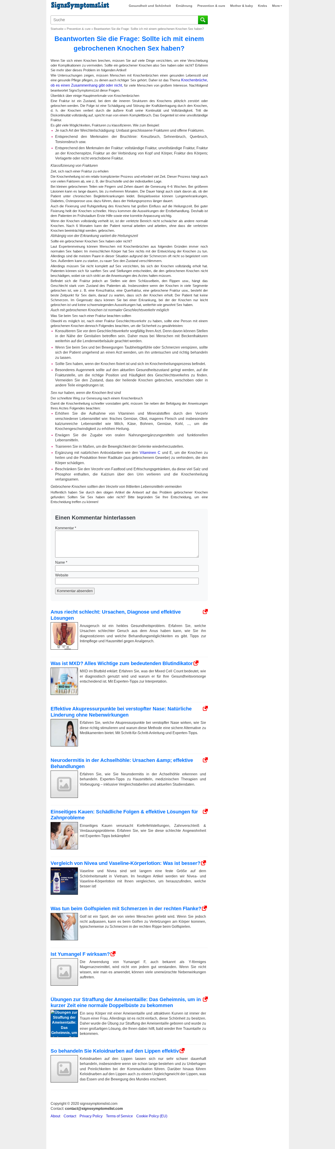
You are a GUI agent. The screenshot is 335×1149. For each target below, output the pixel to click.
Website (61, 575)
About (55, 1116)
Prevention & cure (211, 6)
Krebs (262, 6)
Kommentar (65, 528)
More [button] (276, 6)
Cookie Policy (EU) (151, 1116)
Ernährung (184, 6)
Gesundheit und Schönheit (150, 6)
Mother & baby (241, 6)
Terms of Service (119, 1116)
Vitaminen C (150, 453)
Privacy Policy (91, 1116)
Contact (70, 1116)
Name (61, 562)
